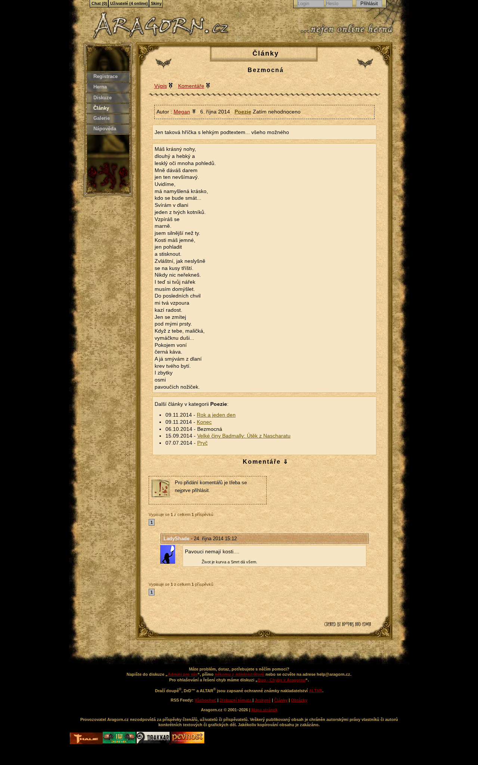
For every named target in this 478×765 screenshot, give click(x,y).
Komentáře (191, 86)
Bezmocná (266, 70)
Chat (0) (99, 3)
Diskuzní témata (235, 700)
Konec (204, 422)
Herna (100, 87)
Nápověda (104, 128)
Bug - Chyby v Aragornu (281, 680)
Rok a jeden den (216, 415)
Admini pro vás (183, 674)
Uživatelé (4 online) (129, 3)
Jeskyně (263, 700)
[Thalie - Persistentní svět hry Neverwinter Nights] (86, 739)
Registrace (105, 76)
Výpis (160, 86)
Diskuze (102, 97)
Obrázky (299, 700)
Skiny (156, 3)
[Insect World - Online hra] (120, 742)
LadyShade (176, 538)
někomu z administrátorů (239, 674)
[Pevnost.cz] (187, 742)
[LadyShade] (171, 554)
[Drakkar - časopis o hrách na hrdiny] (154, 742)
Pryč (202, 443)
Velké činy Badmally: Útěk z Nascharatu (244, 436)
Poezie (243, 112)
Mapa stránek (264, 710)
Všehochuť (205, 700)
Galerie (101, 118)
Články (101, 108)
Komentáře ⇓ (266, 461)
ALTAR (315, 690)
